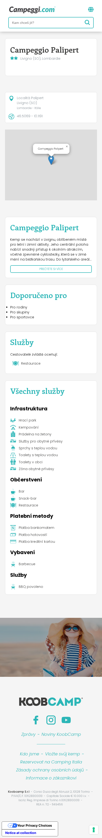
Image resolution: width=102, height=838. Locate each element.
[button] (51, 160)
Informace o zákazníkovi (51, 778)
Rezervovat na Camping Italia (51, 762)
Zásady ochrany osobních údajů (50, 770)
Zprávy (28, 734)
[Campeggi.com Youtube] (66, 720)
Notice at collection (20, 833)
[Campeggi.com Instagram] (51, 720)
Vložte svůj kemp (62, 754)
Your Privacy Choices (34, 825)
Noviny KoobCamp (61, 734)
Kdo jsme (29, 754)
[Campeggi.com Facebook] (36, 720)
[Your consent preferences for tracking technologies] (93, 829)
